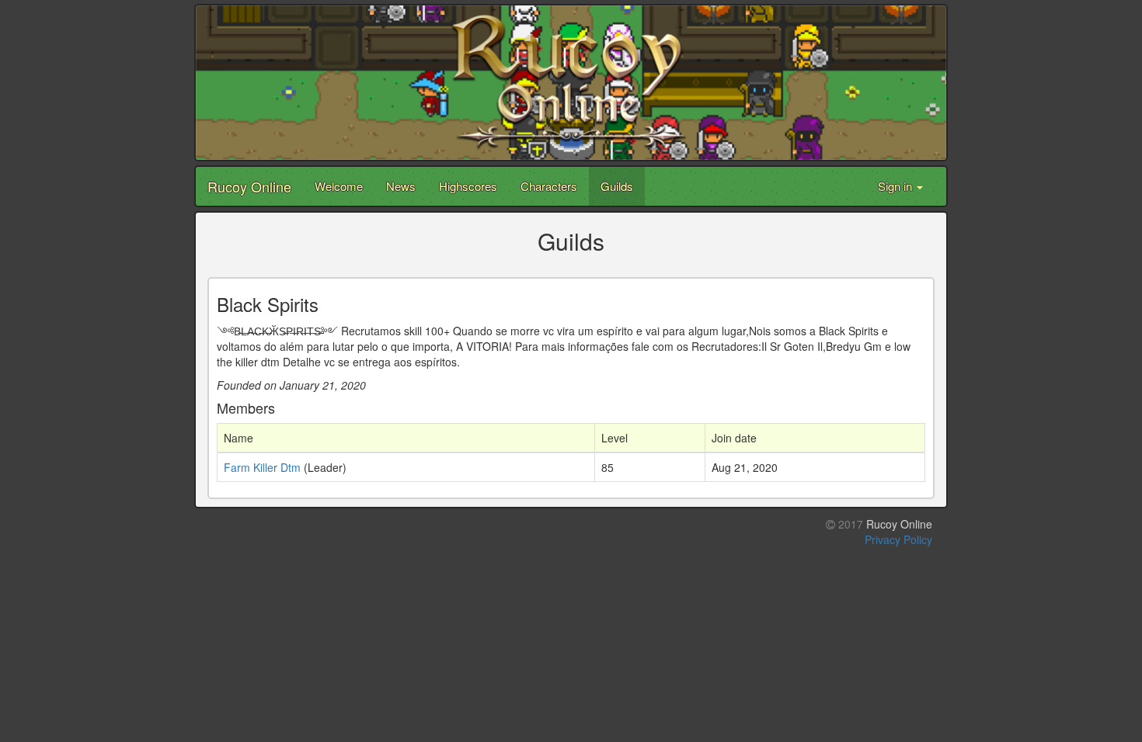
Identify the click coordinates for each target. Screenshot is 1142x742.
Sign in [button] (896, 186)
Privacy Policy (898, 539)
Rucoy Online (249, 186)
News (401, 186)
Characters (549, 186)
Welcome (339, 186)
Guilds (617, 186)
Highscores (468, 186)
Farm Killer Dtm (262, 467)
